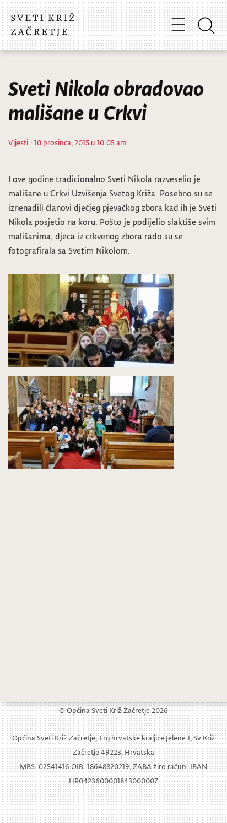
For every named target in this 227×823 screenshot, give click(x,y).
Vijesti (18, 142)
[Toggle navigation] (178, 24)
